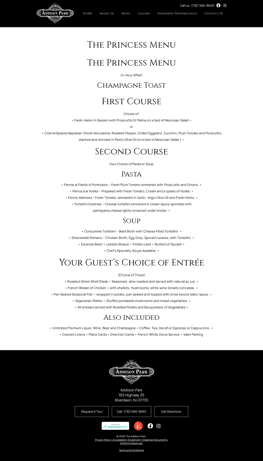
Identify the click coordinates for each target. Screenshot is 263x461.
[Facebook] (218, 5)
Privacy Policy (103, 439)
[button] (126, 13)
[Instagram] (225, 5)
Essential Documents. (155, 439)
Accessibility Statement (127, 439)
